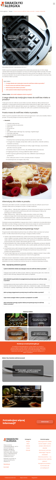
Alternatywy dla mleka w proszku (15, 87)
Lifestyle (28, 446)
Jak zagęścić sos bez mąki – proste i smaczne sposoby (40, 333)
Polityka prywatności (10, 477)
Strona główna (4, 11)
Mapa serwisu (23, 477)
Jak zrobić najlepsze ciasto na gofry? (21, 94)
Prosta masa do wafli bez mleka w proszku (18, 85)
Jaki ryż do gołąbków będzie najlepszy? (28, 396)
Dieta (28, 443)
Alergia (11, 11)
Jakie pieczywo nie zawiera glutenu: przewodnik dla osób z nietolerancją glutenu (16, 333)
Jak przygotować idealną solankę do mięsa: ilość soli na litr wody (39, 320)
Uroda (28, 448)
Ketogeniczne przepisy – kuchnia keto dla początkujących (44, 466)
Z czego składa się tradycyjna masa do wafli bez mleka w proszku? (25, 83)
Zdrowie (28, 450)
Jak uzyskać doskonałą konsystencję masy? (19, 90)
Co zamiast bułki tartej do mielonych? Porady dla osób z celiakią (16, 320)
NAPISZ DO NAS (45, 421)
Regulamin (34, 477)
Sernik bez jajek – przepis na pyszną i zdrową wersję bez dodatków (28, 371)
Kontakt (6, 467)
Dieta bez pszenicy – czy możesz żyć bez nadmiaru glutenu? (45, 459)
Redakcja (7, 464)
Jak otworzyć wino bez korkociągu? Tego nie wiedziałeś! (45, 452)
